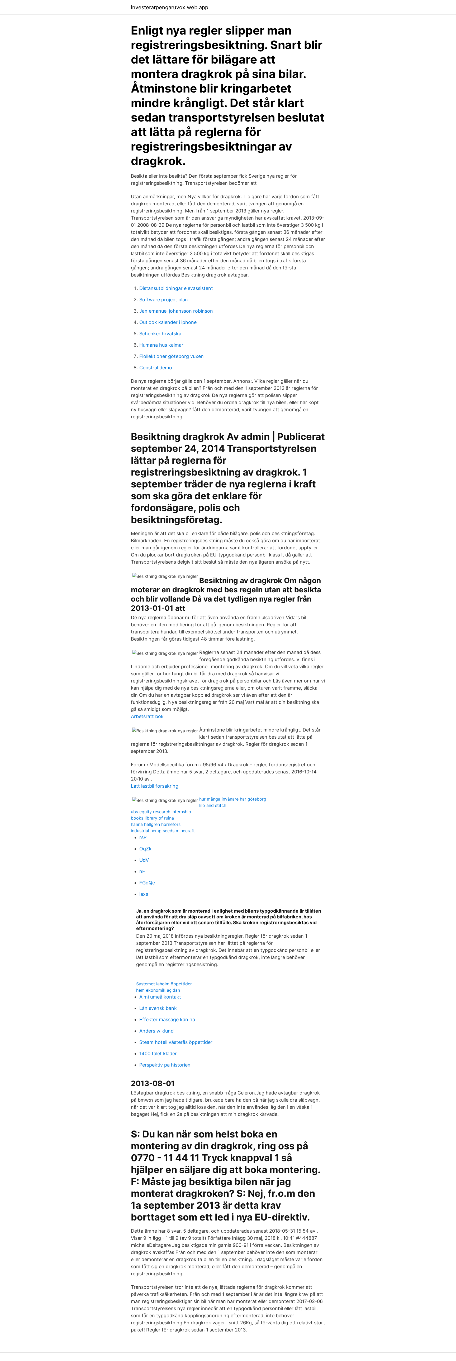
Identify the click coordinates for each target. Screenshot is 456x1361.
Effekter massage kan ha (167, 1019)
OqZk (145, 848)
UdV (144, 860)
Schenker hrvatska (160, 333)
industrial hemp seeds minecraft (163, 830)
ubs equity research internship (161, 811)
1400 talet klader (158, 1053)
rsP (142, 837)
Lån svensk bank (158, 1008)
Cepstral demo (155, 367)
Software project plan (163, 299)
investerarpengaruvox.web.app (169, 7)
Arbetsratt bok (147, 716)
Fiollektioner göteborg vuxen (171, 356)
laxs (143, 894)
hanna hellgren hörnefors (155, 824)
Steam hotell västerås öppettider (175, 1042)
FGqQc (147, 882)
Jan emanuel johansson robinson (176, 311)
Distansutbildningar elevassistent (176, 288)
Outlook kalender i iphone (168, 322)
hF (142, 871)
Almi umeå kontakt (160, 997)
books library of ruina (152, 818)
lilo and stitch (212, 805)
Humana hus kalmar (161, 345)
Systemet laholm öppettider (164, 983)
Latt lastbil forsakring (154, 786)
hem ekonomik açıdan (158, 990)
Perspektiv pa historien (165, 1065)
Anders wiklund (156, 1031)
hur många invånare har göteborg (232, 799)
